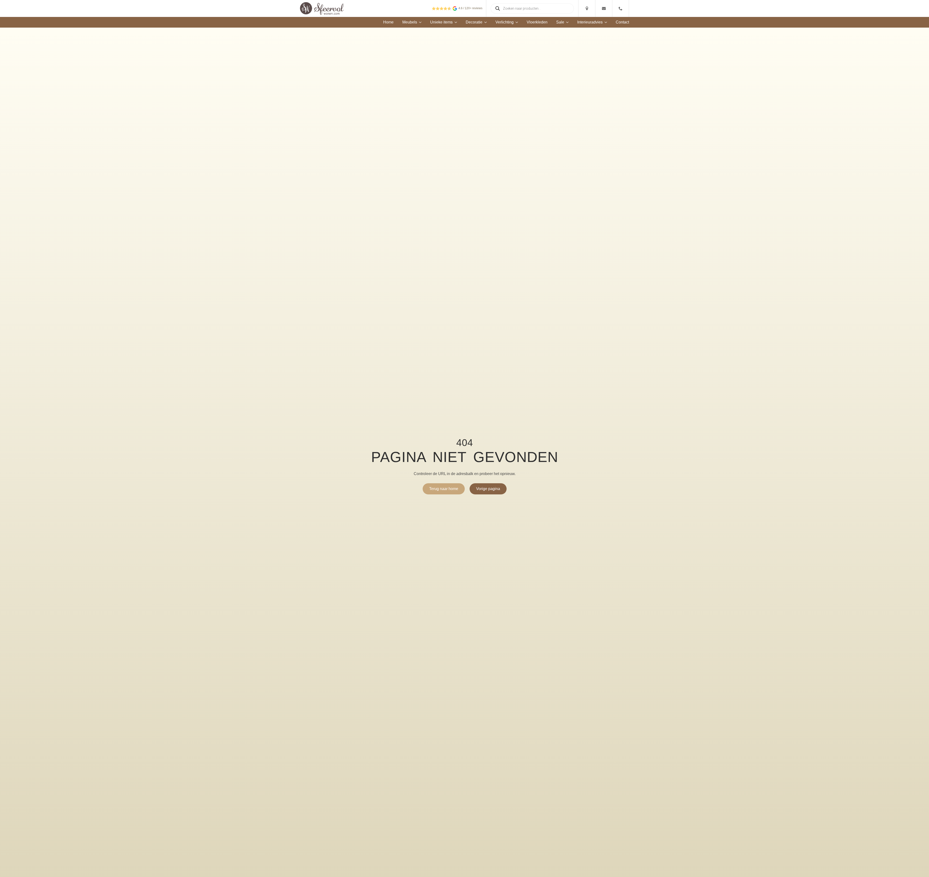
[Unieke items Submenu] (455, 22)
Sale (560, 22)
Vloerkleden (537, 22)
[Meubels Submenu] (419, 22)
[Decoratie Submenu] (484, 22)
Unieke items (441, 22)
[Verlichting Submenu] (516, 22)
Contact (622, 22)
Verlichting (504, 22)
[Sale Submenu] (566, 22)
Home (388, 22)
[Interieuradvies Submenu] (605, 22)
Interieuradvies (590, 22)
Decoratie (474, 22)
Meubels (409, 22)
